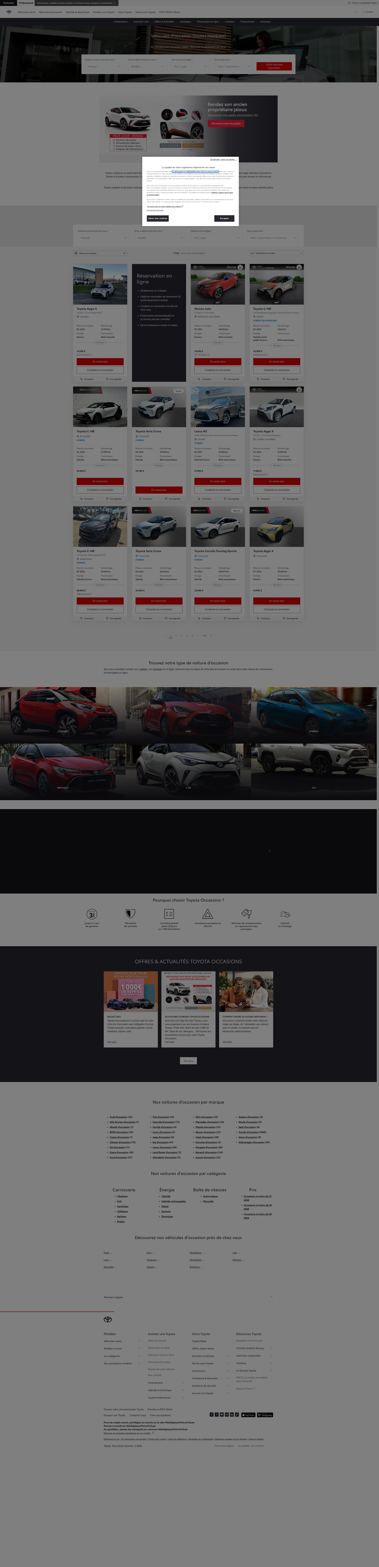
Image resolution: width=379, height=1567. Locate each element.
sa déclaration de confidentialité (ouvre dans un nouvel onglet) (195, 171)
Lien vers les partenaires (155, 210)
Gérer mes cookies (157, 218)
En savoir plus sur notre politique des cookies (164, 206)
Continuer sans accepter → (223, 159)
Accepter (224, 218)
